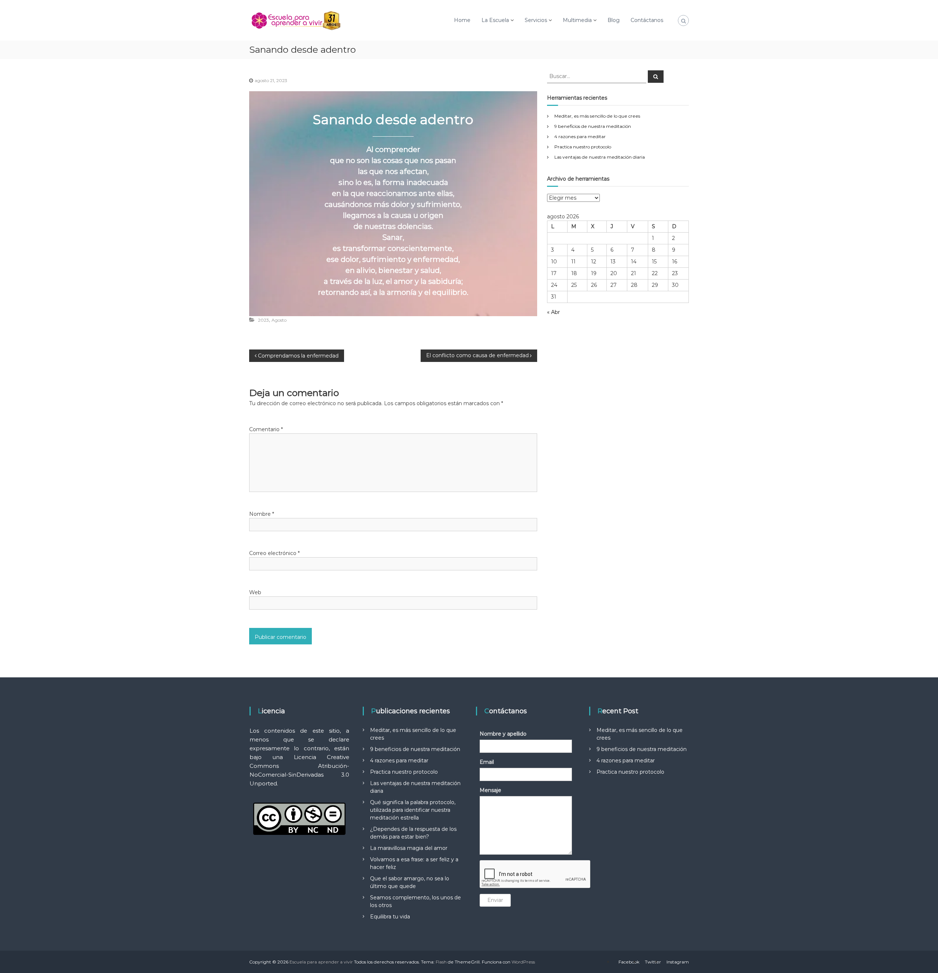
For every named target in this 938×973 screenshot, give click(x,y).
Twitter (653, 962)
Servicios (536, 20)
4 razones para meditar (580, 136)
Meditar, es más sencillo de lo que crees (597, 116)
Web (255, 592)
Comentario (266, 429)
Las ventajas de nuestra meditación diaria (599, 157)
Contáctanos (647, 20)
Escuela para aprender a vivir (321, 962)
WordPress (523, 962)
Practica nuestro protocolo (582, 146)
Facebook (628, 962)
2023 (263, 320)
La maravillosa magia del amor (408, 848)
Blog (614, 20)
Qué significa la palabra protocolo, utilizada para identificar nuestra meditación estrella (412, 810)
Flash (441, 962)
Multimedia (577, 20)
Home (462, 20)
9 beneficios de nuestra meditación (592, 126)
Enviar (495, 900)
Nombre (261, 514)
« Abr (553, 312)
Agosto (279, 320)
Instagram (677, 962)
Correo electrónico (274, 553)
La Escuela (495, 20)
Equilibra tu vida (390, 916)
